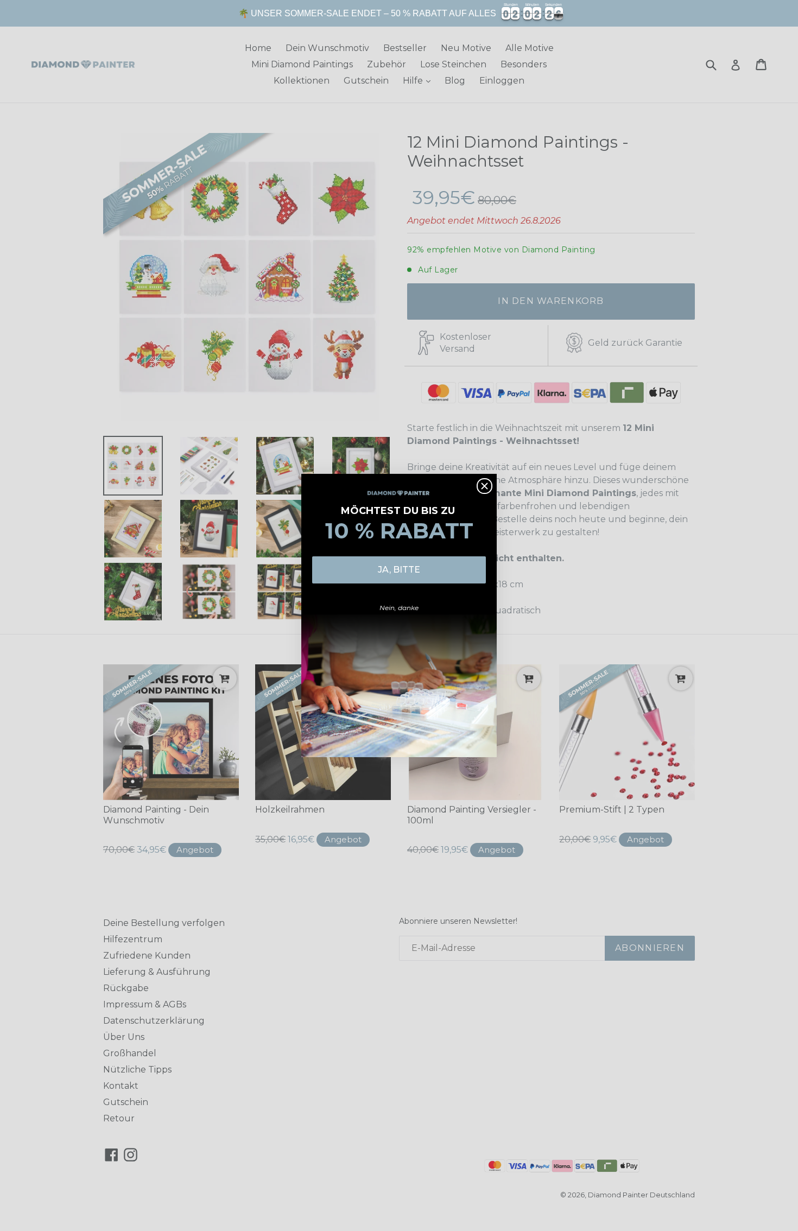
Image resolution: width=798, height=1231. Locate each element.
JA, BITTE (399, 569)
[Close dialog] (484, 486)
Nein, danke (399, 608)
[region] (399, 13)
